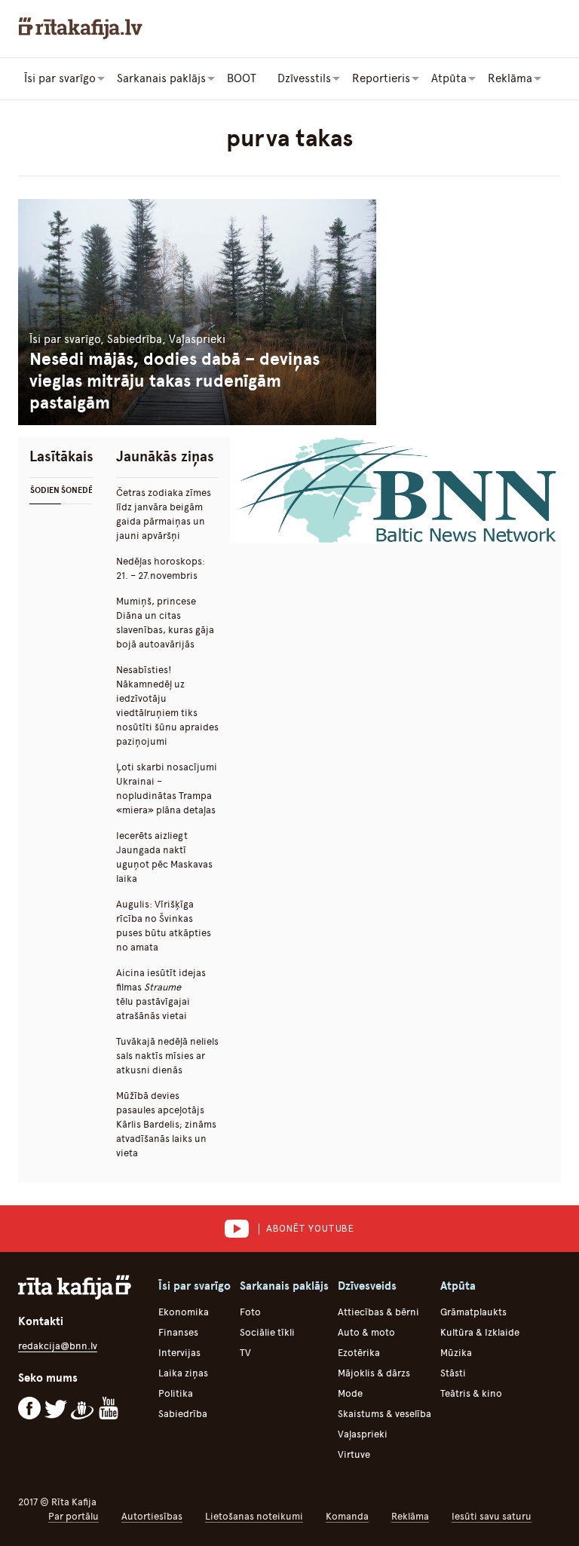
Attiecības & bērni (378, 1312)
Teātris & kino (471, 1393)
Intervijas (179, 1352)
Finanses (178, 1332)
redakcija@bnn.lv (57, 1346)
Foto (250, 1312)
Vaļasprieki (363, 1434)
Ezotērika (359, 1352)
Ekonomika (183, 1312)
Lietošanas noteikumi (254, 1516)
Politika (175, 1393)
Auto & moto (366, 1332)
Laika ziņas (183, 1373)
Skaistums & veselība (384, 1413)
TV (245, 1352)
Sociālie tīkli (267, 1332)
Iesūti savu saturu (492, 1516)
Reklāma (410, 1516)
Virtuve (354, 1454)
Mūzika (456, 1352)
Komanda (347, 1516)
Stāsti (453, 1373)
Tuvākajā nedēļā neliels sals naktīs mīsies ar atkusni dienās (167, 1056)
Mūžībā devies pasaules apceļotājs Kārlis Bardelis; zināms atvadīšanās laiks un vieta (166, 1124)
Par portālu (73, 1516)
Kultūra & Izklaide (479, 1332)
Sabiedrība (182, 1413)
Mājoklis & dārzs (374, 1373)
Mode (350, 1393)
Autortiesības (151, 1516)
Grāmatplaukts (473, 1312)
